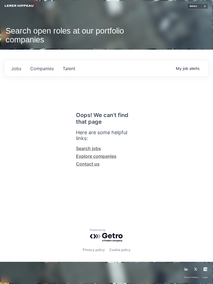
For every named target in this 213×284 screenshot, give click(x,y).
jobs (16, 68)
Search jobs (88, 148)
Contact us (88, 164)
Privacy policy (94, 250)
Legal (204, 277)
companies (42, 68)
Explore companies (96, 156)
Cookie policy (120, 250)
